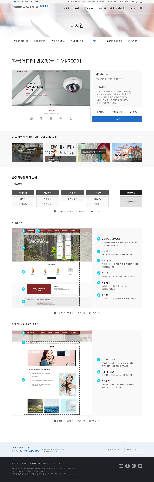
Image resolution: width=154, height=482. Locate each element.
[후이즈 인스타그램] (133, 464)
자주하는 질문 (111, 450)
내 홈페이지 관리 (117, 8)
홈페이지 (116, 2)
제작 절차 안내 (133, 41)
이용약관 (23, 463)
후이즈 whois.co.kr (18, 1)
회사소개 (15, 463)
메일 (72, 2)
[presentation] (139, 137)
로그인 (133, 8)
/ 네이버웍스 (77, 2)
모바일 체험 (117, 112)
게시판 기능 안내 (77, 41)
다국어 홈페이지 (40, 41)
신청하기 (117, 119)
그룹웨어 (84, 2)
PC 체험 (100, 112)
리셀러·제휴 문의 (132, 450)
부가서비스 (89, 8)
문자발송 (132, 2)
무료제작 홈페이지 (21, 41)
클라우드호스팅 (91, 2)
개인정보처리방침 (35, 463)
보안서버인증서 (100, 2)
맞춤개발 (76, 8)
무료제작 (65, 8)
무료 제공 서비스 (58, 41)
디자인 (95, 41)
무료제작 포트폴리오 (114, 41)
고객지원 (102, 8)
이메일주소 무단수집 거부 (52, 463)
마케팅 (126, 2)
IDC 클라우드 (109, 2)
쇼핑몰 (121, 2)
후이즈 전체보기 (141, 2)
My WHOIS (137, 2)
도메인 (68, 2)
